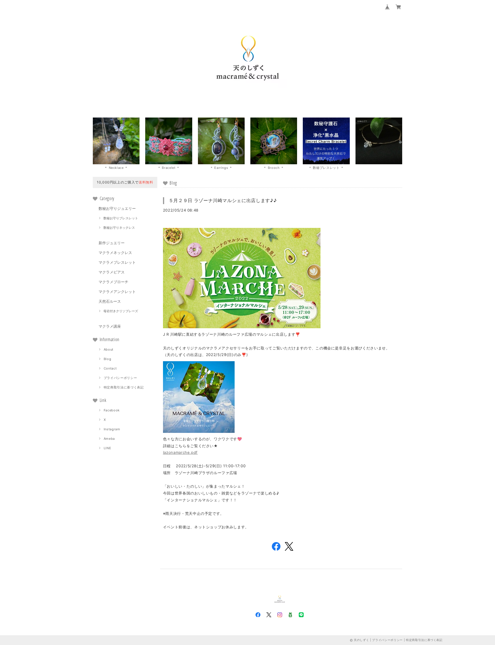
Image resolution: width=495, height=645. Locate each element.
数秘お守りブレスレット (120, 218)
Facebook (112, 410)
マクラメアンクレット (117, 291)
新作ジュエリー (112, 243)
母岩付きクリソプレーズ (120, 311)
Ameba (109, 439)
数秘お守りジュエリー (117, 208)
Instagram (112, 429)
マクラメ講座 (110, 326)
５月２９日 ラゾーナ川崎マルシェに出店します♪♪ (223, 200)
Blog (107, 359)
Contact (110, 368)
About (108, 349)
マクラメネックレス (115, 252)
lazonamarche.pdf (180, 452)
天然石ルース (110, 301)
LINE (107, 448)
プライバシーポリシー (120, 378)
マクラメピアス (112, 272)
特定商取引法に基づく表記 (124, 387)
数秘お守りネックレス (119, 228)
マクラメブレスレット (117, 262)
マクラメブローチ (113, 282)
